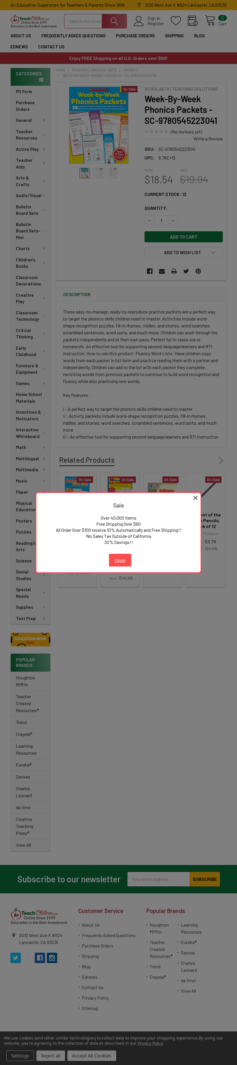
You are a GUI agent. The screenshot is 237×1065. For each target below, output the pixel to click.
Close (120, 560)
